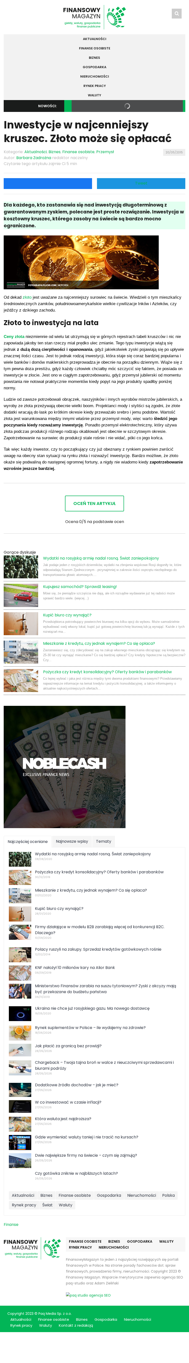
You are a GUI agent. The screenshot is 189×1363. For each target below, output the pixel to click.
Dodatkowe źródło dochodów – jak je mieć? (76, 1085)
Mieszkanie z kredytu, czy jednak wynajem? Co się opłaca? (99, 643)
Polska (168, 1195)
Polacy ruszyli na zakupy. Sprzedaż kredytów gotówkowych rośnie (98, 949)
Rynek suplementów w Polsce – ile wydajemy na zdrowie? (90, 1027)
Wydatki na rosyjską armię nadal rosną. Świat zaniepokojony (101, 558)
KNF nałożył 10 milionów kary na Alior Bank (75, 967)
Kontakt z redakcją (76, 1325)
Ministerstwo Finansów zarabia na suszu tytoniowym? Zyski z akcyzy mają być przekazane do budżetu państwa (105, 989)
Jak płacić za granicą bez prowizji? (68, 1046)
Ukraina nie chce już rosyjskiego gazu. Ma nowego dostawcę (92, 1008)
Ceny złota (14, 336)
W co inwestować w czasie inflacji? (68, 1102)
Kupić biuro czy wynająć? (67, 615)
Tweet (141, 183)
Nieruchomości (94, 76)
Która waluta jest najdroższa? (63, 1119)
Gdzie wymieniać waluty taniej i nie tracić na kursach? (86, 1137)
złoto (27, 297)
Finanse (11, 1224)
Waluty (94, 95)
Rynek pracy (94, 86)
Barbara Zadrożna (33, 158)
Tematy (103, 841)
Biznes (94, 57)
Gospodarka (94, 67)
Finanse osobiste (94, 48)
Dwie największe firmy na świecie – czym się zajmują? (86, 1155)
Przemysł (105, 152)
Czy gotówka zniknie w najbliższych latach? (76, 1173)
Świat (47, 1205)
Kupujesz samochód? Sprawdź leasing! (80, 586)
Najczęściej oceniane (28, 841)
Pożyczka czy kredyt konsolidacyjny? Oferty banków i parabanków (107, 672)
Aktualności (94, 39)
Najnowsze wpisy (72, 841)
